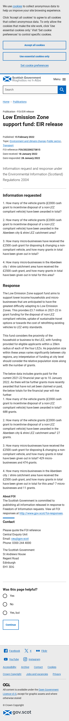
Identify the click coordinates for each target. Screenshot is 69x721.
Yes (12, 595)
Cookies (52, 667)
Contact (38, 667)
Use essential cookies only (34, 56)
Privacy (57, 674)
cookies (17, 6)
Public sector (54, 141)
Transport (8, 145)
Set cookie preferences (35, 65)
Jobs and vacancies (37, 674)
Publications (20, 101)
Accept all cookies (34, 45)
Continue (11, 624)
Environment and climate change (28, 141)
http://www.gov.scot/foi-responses (41, 513)
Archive (25, 667)
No (11, 604)
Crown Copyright (12, 674)
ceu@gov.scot (20, 538)
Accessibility (9, 667)
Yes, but (15, 612)
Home (6, 101)
